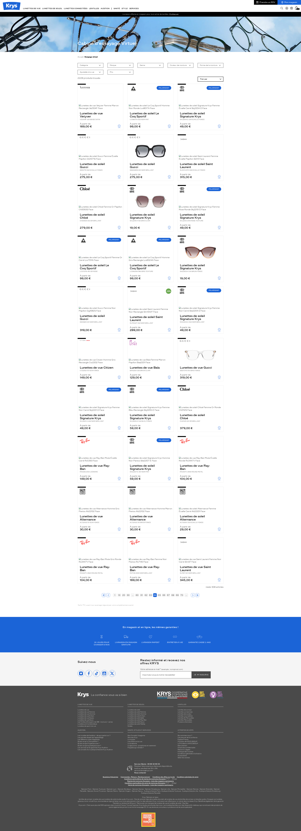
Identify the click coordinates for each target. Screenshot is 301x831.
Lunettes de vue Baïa (145, 368)
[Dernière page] (197, 595)
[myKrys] (286, 8)
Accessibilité (182, 755)
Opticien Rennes (192, 789)
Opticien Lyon (112, 789)
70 (181, 595)
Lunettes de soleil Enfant (136, 716)
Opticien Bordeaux (124, 789)
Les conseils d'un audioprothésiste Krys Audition (95, 749)
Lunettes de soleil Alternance (192, 519)
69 (177, 595)
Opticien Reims (112, 791)
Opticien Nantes (138, 789)
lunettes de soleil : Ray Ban (178, 803)
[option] (90, 65)
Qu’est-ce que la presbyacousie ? (89, 745)
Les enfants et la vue (135, 741)
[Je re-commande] (291, 8)
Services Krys (132, 737)
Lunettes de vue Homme (86, 714)
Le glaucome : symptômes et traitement (142, 745)
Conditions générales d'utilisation (190, 753)
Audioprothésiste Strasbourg (209, 791)
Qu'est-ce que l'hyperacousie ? (88, 743)
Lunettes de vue (83, 710)
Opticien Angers (125, 791)
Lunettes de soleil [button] (52, 9)
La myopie (131, 739)
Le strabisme (132, 743)
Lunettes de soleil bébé (136, 718)
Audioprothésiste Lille (190, 791)
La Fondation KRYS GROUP (188, 743)
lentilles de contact (85, 799)
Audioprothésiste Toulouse (171, 791)
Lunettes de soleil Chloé (92, 217)
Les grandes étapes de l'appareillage (90, 737)
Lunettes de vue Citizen (96, 368)
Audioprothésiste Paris (152, 791)
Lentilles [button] (94, 9)
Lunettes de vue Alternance (91, 519)
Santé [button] (117, 9)
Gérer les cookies (184, 757)
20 (123, 595)
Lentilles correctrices (185, 712)
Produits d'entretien (185, 722)
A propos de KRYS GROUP (187, 741)
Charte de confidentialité (186, 747)
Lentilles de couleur (185, 714)
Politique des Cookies (185, 751)
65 (159, 595)
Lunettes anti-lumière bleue (87, 724)
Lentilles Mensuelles (185, 720)
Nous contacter (140, 773)
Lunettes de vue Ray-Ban (95, 468)
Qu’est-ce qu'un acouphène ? (88, 741)
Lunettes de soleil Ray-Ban (137, 720)
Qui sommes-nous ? (185, 735)
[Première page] (104, 595)
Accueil (80, 57)
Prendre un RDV (267, 2)
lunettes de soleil (110, 799)
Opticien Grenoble (206, 789)
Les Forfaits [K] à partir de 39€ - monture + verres (95, 722)
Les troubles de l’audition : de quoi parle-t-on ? (94, 735)
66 (163, 595)
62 (146, 595)
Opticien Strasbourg (152, 789)
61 (142, 595)
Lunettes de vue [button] (32, 9)
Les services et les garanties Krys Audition (93, 747)
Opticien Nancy (137, 791)
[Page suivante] (193, 595)
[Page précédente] (108, 595)
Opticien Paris (86, 789)
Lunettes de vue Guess (86, 718)
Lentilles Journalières (185, 716)
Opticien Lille (165, 789)
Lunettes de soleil (134, 710)
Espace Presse (183, 739)
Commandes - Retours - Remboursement (135, 777)
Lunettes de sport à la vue (87, 726)
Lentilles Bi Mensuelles (186, 718)
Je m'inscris (201, 675)
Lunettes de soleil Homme (137, 714)
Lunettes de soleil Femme (137, 712)
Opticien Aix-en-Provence (96, 791)
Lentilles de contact (185, 710)
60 (137, 595)
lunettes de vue (98, 799)
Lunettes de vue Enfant (86, 716)
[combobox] (90, 65)
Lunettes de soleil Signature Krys (192, 116)
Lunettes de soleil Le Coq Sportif (144, 116)
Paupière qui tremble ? (136, 747)
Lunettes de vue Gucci (196, 368)
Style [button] (125, 9)
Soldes (130, 726)
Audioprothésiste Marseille (150, 793)
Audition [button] (105, 9)
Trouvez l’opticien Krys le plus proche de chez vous (144, 805)
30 (128, 595)
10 (119, 595)
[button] (296, 8)
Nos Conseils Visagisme (136, 735)
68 (172, 595)
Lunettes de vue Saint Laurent (195, 569)
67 (168, 595)
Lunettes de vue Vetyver (91, 116)
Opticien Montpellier (178, 789)
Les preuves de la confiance (187, 737)
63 (150, 595)
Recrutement (182, 745)
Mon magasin (290, 2)
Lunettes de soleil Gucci (92, 166)
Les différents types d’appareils (89, 739)
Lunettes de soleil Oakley (136, 724)
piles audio (122, 799)
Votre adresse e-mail (161, 669)
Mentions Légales (184, 749)
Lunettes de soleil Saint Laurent (196, 166)
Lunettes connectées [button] (75, 9)
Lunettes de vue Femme (86, 712)
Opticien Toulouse (99, 789)
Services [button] (134, 9)
